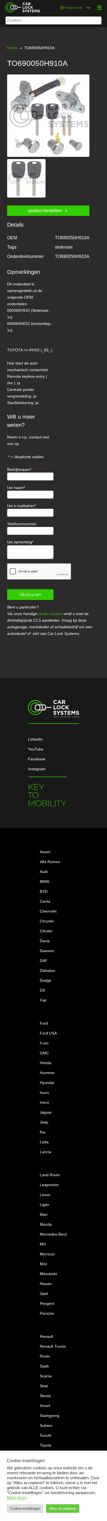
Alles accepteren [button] (62, 1508)
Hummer (47, 1072)
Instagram (37, 769)
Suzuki (45, 1435)
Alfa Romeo (50, 862)
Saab (44, 1366)
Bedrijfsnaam (18, 469)
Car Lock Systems (21, 3)
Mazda (46, 1224)
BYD (43, 891)
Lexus (45, 1194)
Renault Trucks (53, 1346)
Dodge (45, 980)
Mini (43, 1264)
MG (43, 1244)
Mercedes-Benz (53, 1234)
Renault (46, 1336)
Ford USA (48, 1033)
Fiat (43, 1000)
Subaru (46, 1425)
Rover (45, 1356)
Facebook (36, 759)
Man (43, 1214)
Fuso (44, 1043)
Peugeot (47, 1303)
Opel (44, 1293)
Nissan (46, 1283)
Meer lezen (17, 1497)
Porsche (47, 1313)
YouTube (35, 749)
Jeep (44, 1122)
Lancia (45, 1152)
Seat (44, 1386)
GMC (44, 1053)
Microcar (47, 1254)
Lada (44, 1142)
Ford (44, 1023)
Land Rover (50, 1175)
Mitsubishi (48, 1274)
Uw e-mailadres (20, 506)
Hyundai (47, 1082)
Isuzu (44, 1092)
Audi (43, 871)
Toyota (45, 1445)
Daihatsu (47, 970)
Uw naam (15, 487)
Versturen (30, 594)
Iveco (44, 1102)
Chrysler (47, 921)
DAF (43, 960)
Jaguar (46, 1112)
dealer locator (50, 613)
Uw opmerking (19, 542)
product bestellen (45, 210)
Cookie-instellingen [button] (25, 1508)
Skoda (45, 1396)
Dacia (45, 941)
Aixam (45, 852)
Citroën (46, 931)
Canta (45, 901)
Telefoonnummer (21, 524)
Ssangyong (49, 1415)
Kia (42, 1132)
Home (12, 48)
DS (42, 990)
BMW (44, 881)
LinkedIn (35, 739)
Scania (46, 1376)
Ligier (44, 1204)
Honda (45, 1063)
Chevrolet (48, 911)
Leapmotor (49, 1185)
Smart (45, 1405)
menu (99, 7)
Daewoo (47, 951)
